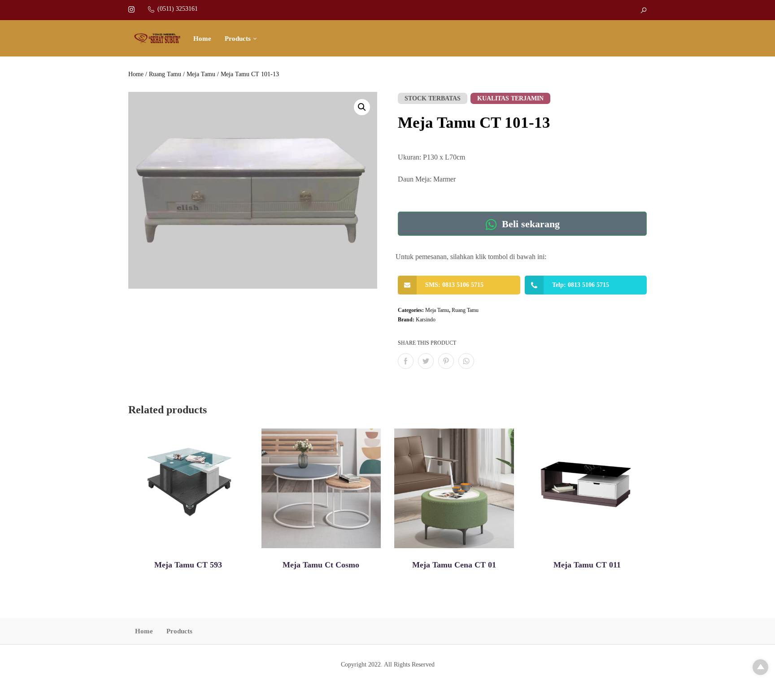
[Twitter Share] (426, 361)
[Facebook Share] (406, 361)
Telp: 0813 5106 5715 (580, 284)
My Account (620, 10)
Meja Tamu (201, 74)
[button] (362, 107)
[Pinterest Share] (446, 361)
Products (238, 38)
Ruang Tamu (165, 74)
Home (202, 38)
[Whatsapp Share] (466, 361)
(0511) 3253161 (177, 8)
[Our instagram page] (131, 8)
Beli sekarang (529, 224)
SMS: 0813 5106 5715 (454, 284)
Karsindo (425, 319)
